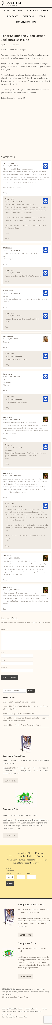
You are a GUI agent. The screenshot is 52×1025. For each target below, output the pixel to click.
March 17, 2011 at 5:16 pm (11, 339)
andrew (6, 417)
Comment (5, 629)
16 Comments (15, 45)
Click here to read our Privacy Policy (15, 997)
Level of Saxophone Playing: (10, 870)
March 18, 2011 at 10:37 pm (12, 476)
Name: (19, 873)
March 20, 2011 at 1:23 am (11, 590)
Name (4, 653)
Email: (29, 873)
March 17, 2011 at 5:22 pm (11, 376)
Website (4, 667)
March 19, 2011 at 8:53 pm (13, 399)
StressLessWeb (21, 1017)
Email (3, 660)
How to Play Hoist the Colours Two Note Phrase (22, 725)
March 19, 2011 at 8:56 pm (13, 447)
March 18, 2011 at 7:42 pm (11, 419)
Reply (5, 193)
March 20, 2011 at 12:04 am (12, 558)
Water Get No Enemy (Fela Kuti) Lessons (19, 702)
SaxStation (14, 2)
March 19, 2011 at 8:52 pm (13, 201)
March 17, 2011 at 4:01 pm (11, 293)
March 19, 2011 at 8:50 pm (13, 356)
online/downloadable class (18, 768)
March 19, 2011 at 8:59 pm (13, 506)
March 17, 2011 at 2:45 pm (11, 166)
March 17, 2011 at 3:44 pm (11, 250)
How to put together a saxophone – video (19, 713)
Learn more (10, 781)
